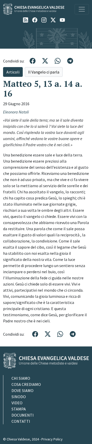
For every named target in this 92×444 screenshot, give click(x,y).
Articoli (12, 72)
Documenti (23, 415)
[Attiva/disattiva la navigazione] (82, 9)
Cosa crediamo (26, 384)
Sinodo (19, 396)
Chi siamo (21, 378)
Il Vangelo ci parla (43, 72)
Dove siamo (22, 390)
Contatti (21, 421)
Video (17, 402)
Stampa (19, 408)
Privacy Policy (52, 439)
